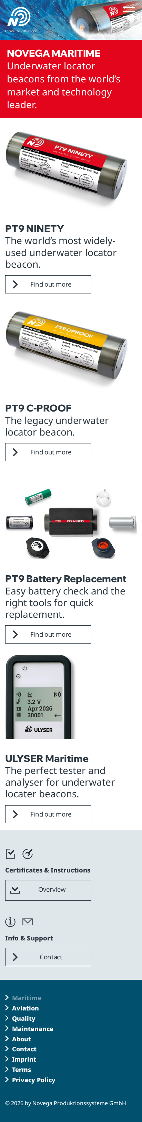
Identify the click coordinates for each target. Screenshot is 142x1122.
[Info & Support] (10, 930)
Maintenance (32, 1029)
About (21, 1039)
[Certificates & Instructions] (10, 862)
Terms (21, 1069)
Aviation (25, 1008)
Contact (24, 1049)
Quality (24, 1018)
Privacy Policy (33, 1080)
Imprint (24, 1059)
